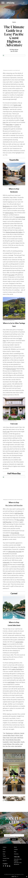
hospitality (6, 742)
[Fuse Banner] (14, 800)
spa (23, 564)
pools (15, 667)
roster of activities (16, 669)
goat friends (11, 682)
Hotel (11, 742)
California (16, 733)
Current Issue (6, 858)
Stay (9, 746)
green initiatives (20, 217)
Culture (4, 847)
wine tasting (18, 746)
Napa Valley (9, 124)
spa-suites (11, 275)
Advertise (16, 853)
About (15, 847)
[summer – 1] (14, 793)
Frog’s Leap (6, 431)
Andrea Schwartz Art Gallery (14, 232)
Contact (16, 849)
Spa (6, 746)
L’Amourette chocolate (14, 551)
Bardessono (6, 206)
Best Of (4, 860)
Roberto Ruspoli (11, 369)
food (7, 737)
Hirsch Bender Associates (12, 739)
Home (4, 851)
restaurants (6, 562)
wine (12, 746)
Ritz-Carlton (15, 744)
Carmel (17, 124)
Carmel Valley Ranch (14, 625)
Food (4, 849)
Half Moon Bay (19, 513)
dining (17, 735)
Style (4, 853)
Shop (15, 851)
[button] (3, 3)
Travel (4, 856)
